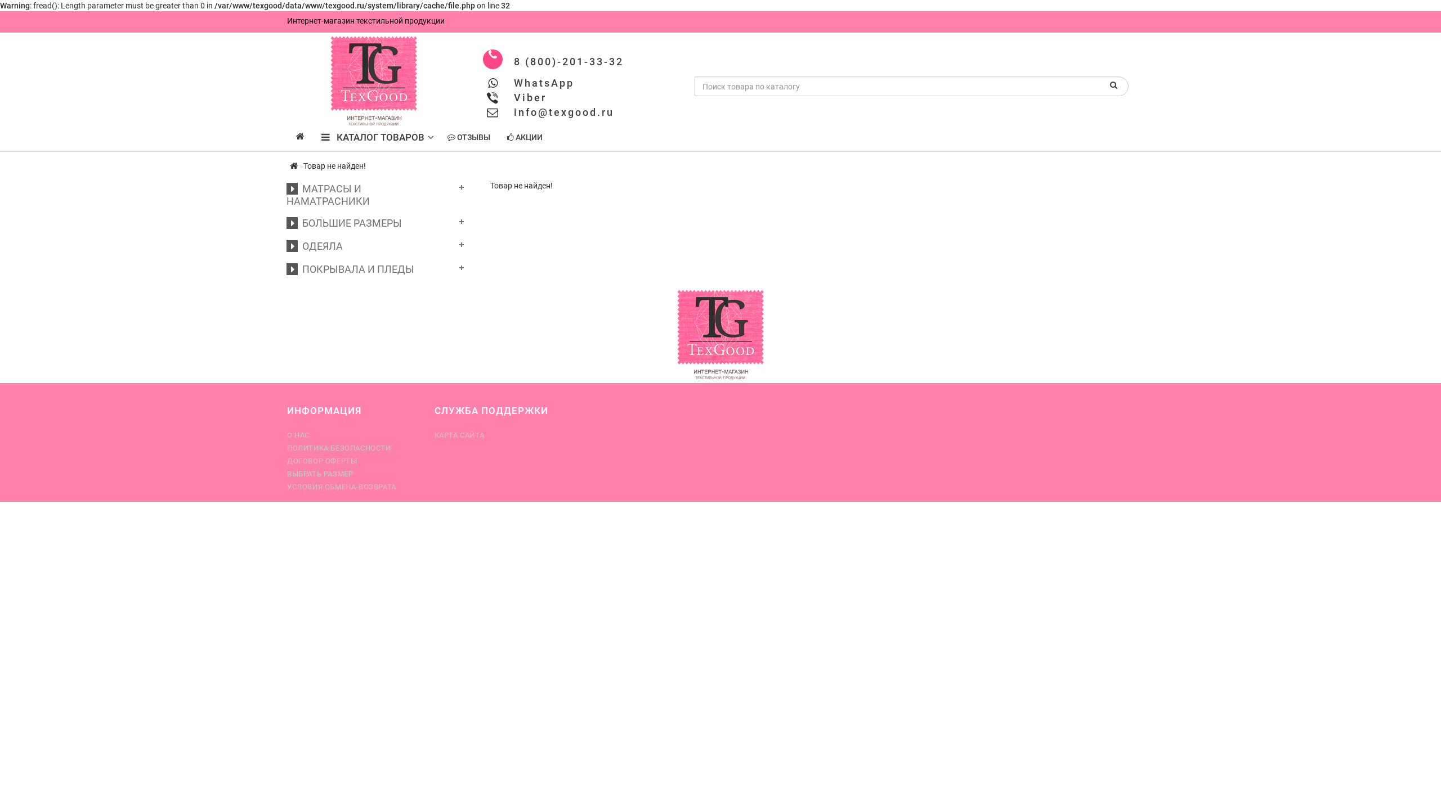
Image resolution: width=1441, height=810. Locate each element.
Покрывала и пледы (356, 269)
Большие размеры (350, 223)
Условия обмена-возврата (341, 487)
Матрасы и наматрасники (328, 195)
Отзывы (472, 137)
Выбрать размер (320, 474)
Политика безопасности (339, 448)
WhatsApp (544, 83)
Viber (530, 98)
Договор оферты (322, 461)
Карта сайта (460, 435)
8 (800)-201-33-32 (569, 62)
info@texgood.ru (564, 112)
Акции (528, 137)
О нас (298, 435)
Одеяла (320, 246)
